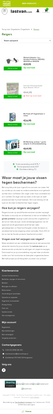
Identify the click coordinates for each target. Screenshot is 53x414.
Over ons (5, 308)
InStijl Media (34, 397)
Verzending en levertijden (11, 294)
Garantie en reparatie (10, 297)
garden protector (9, 218)
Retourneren (6, 290)
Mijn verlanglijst (7, 334)
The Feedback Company (23, 402)
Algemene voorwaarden (10, 301)
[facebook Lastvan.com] (4, 370)
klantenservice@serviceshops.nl (16, 354)
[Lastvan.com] (7, 3)
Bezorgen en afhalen (9, 286)
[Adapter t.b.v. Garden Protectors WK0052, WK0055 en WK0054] (13, 60)
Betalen (5, 283)
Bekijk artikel (13, 68)
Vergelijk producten (9, 338)
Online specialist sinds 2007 (28, 166)
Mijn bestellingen (8, 331)
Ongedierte (25, 29)
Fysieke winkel (7, 312)
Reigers (36, 29)
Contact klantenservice (10, 275)
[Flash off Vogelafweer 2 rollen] (13, 116)
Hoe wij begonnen (8, 315)
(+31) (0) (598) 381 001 (14, 350)
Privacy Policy (7, 304)
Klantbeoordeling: (27, 169)
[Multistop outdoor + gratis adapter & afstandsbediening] (13, 145)
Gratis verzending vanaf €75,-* (28, 164)
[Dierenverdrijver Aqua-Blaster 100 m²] (13, 88)
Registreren (6, 327)
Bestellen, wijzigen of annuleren (13, 279)
